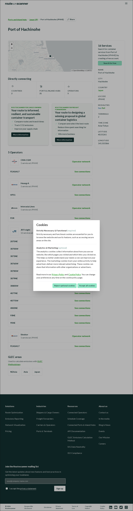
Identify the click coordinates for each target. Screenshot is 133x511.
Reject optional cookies (64, 285)
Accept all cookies (87, 285)
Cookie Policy (74, 274)
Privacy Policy (58, 274)
